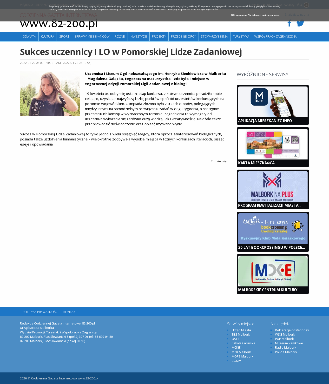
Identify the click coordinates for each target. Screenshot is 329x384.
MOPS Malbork (242, 356)
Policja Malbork (286, 352)
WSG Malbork (285, 334)
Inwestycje (138, 36)
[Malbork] (58, 22)
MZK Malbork (241, 352)
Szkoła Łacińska (243, 343)
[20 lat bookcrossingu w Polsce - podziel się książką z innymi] (273, 243)
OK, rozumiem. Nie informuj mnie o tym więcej (255, 15)
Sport (64, 36)
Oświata (29, 36)
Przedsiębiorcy (183, 36)
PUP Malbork (284, 339)
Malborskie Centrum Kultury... (269, 289)
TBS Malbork (241, 334)
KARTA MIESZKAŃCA (256, 162)
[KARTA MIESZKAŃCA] (273, 158)
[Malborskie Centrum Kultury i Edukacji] (273, 285)
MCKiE (236, 347)
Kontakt (70, 312)
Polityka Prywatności (40, 312)
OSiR (235, 339)
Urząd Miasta (241, 330)
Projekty (159, 36)
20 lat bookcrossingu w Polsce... (271, 247)
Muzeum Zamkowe (289, 343)
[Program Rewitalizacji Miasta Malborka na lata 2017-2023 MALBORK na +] (273, 201)
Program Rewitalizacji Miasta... (269, 205)
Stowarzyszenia (214, 36)
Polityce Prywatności (207, 9)
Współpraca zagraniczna (275, 36)
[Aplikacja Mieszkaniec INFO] (273, 116)
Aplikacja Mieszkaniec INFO (265, 120)
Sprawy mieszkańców (92, 36)
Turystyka (241, 36)
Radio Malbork (285, 347)
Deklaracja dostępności (292, 330)
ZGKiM (236, 360)
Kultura (47, 36)
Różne (120, 36)
